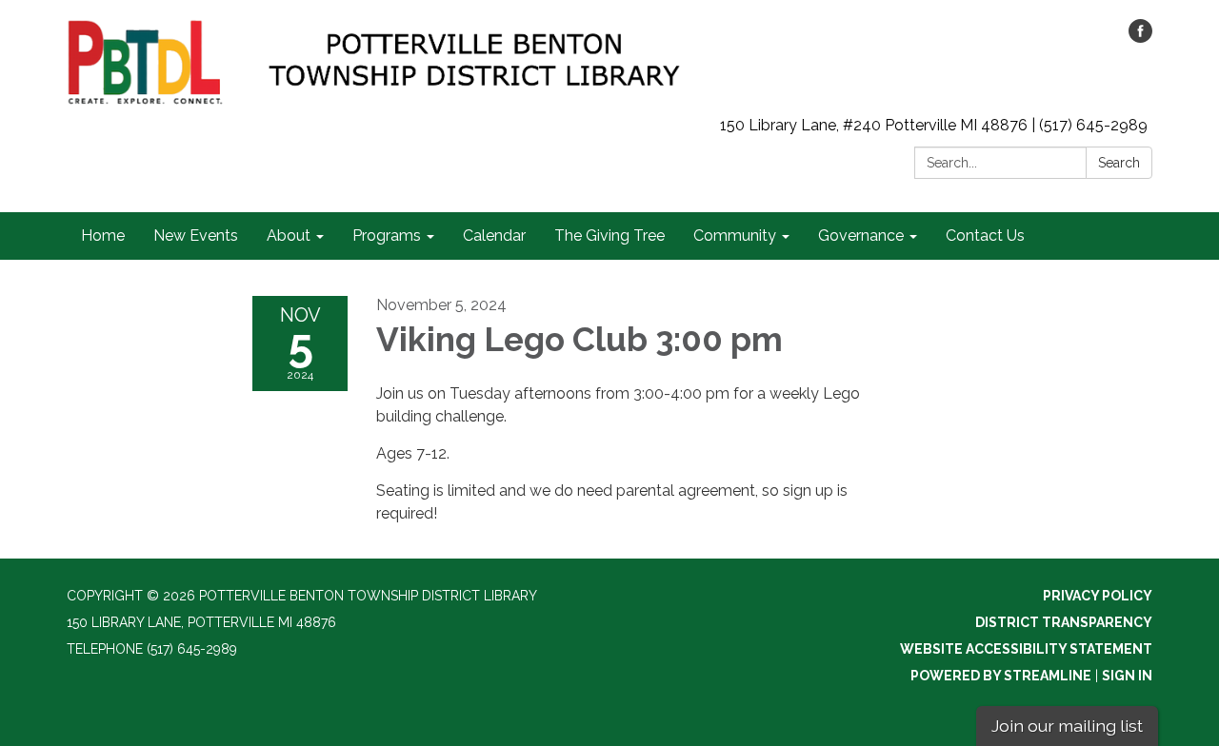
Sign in (1127, 675)
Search (1119, 162)
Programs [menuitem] (386, 235)
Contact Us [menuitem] (985, 235)
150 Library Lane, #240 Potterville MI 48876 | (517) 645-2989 (934, 125)
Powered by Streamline (1000, 675)
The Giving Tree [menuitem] (609, 235)
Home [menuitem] (103, 235)
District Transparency (1063, 622)
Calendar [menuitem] (494, 235)
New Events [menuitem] (195, 235)
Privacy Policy (1097, 595)
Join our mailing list (1067, 726)
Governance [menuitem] (861, 235)
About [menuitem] (288, 235)
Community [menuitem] (734, 235)
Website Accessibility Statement (1026, 649)
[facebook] (1140, 38)
